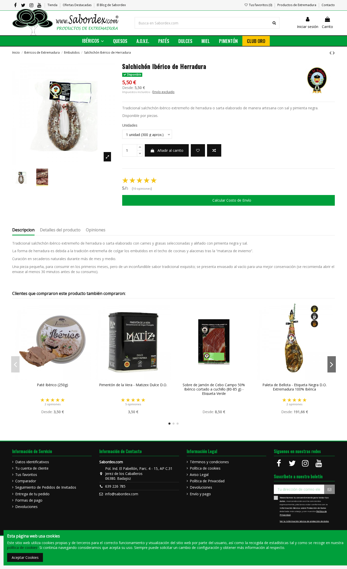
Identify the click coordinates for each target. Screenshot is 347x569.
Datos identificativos (32, 461)
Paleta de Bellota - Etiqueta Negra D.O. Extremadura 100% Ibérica (294, 387)
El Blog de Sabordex (111, 5)
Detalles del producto (60, 230)
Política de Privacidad (207, 480)
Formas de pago (28, 500)
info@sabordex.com (121, 493)
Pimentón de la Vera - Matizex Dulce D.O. (133, 384)
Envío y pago (200, 493)
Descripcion (23, 230)
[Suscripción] (329, 489)
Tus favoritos (26, 474)
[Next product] (334, 52)
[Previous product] (331, 52)
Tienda (53, 5)
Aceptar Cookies (25, 557)
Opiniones (95, 230)
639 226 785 (115, 486)
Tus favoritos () (260, 5)
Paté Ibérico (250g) (52, 384)
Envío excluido (163, 91)
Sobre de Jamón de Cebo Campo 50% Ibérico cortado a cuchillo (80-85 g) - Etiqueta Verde (214, 389)
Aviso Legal (199, 474)
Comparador (25, 480)
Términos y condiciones (209, 461)
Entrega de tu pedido (32, 493)
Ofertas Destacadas (77, 5)
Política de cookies (205, 468)
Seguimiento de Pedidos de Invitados (45, 487)
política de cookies (22, 547)
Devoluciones (26, 506)
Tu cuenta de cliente (32, 468)
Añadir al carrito (170, 150)
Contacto (328, 5)
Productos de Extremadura (297, 5)
